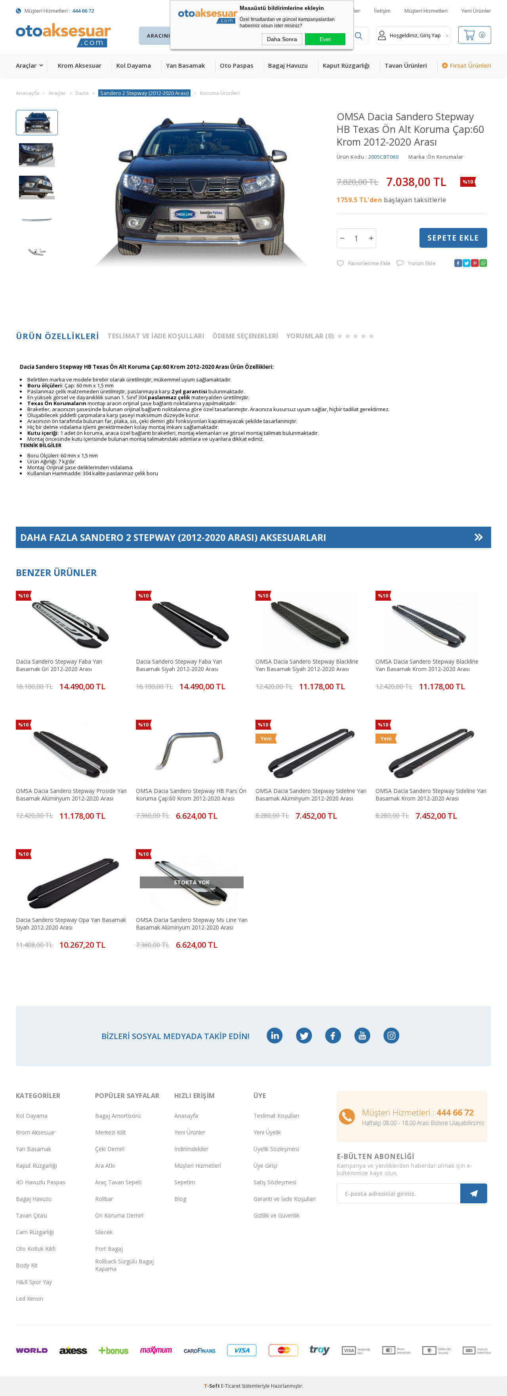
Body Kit (27, 1265)
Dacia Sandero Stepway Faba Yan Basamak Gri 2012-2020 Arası (59, 665)
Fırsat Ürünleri (470, 65)
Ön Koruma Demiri (119, 1215)
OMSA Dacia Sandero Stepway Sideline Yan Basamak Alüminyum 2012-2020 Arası (310, 794)
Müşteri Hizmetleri (426, 10)
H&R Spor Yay (34, 1282)
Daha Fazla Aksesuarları (173, 537)
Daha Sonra (282, 39)
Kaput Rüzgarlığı (346, 65)
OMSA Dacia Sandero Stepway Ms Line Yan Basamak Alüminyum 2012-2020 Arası (192, 923)
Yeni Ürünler (476, 10)
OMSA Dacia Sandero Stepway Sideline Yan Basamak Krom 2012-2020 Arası (430, 794)
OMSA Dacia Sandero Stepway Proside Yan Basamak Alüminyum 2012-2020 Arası (71, 794)
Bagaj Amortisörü (118, 1115)
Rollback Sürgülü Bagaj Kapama (124, 1265)
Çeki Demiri (109, 1149)
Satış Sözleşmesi (275, 1182)
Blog (180, 1199)
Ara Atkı (105, 1165)
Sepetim (184, 1182)
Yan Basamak (185, 65)
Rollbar (104, 1199)
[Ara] (358, 35)
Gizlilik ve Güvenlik (276, 1215)
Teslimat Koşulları (276, 1115)
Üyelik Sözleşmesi (276, 1149)
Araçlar (26, 65)
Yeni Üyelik (267, 1132)
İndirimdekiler (191, 1149)
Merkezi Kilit (110, 1132)
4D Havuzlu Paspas (40, 1182)
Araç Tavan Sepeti (118, 1182)
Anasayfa (186, 1115)
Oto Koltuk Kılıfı (35, 1248)
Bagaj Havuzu (288, 65)
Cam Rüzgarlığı (35, 1232)
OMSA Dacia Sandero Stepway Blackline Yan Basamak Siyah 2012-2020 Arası (306, 665)
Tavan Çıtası (31, 1215)
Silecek (103, 1232)
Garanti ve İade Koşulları (285, 1199)
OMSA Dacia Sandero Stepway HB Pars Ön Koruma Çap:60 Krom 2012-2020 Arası (191, 794)
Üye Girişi (265, 1165)
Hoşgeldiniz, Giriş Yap (415, 35)
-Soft (212, 1386)
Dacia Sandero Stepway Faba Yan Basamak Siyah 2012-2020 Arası (179, 665)
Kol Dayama (133, 65)
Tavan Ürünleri (406, 65)
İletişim (382, 10)
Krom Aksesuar (79, 65)
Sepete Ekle (453, 238)
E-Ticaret (230, 1386)
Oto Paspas (237, 65)
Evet (325, 39)
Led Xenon (29, 1298)
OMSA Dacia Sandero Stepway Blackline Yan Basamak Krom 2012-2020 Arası (426, 665)
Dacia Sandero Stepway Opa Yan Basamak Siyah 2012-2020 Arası (71, 923)
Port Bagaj (109, 1248)
